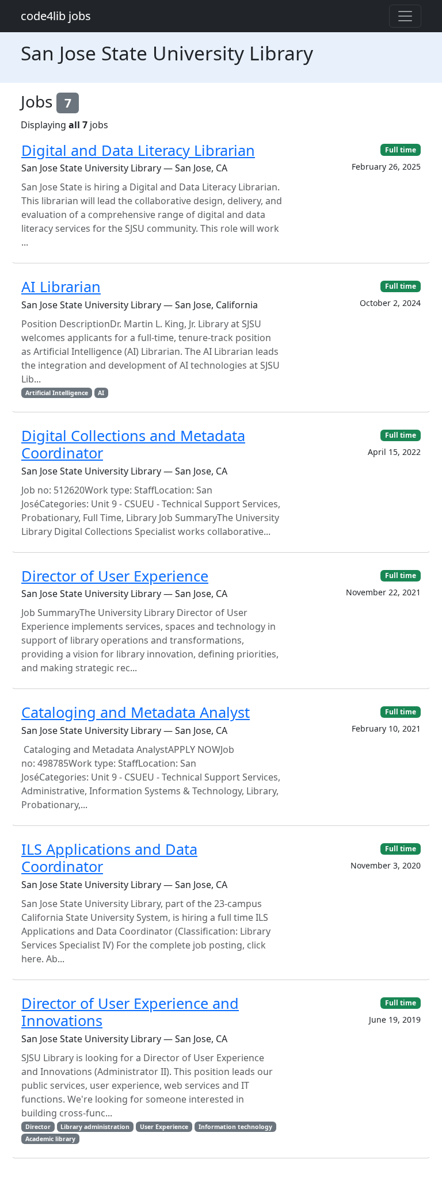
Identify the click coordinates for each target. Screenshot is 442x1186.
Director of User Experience (114, 576)
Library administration (94, 1127)
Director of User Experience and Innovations (130, 1011)
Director (38, 1127)
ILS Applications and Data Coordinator (109, 857)
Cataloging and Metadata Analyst (135, 712)
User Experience (164, 1127)
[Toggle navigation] (405, 16)
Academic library (50, 1139)
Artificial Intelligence (56, 393)
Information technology (235, 1127)
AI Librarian (61, 286)
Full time (400, 150)
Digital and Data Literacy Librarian (138, 150)
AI (101, 393)
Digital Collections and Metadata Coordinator (133, 444)
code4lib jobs (56, 16)
